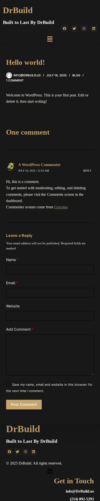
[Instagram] (84, 28)
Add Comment (19, 329)
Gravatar (60, 207)
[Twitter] (74, 28)
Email (12, 283)
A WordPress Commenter (39, 165)
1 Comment (15, 80)
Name (12, 259)
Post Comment (24, 404)
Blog (76, 75)
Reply (87, 170)
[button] (50, 39)
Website (13, 306)
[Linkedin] (93, 28)
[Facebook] (64, 28)
